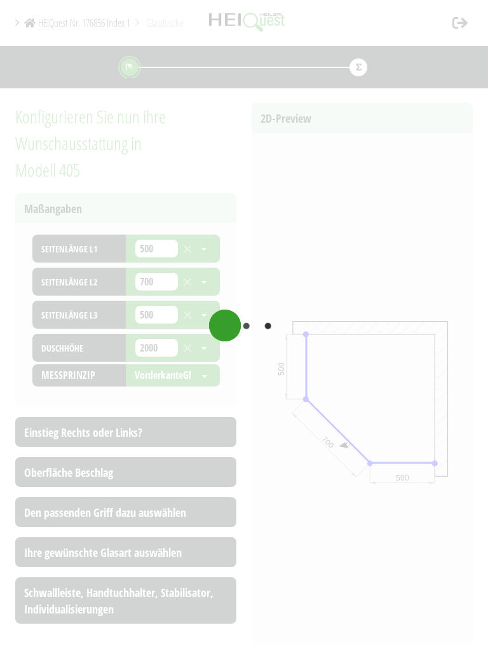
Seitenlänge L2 (69, 282)
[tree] (125, 300)
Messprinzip (68, 375)
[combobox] (156, 248)
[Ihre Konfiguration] (359, 67)
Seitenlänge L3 (69, 315)
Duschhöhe (62, 348)
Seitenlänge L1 (69, 249)
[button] (460, 23)
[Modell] (130, 67)
